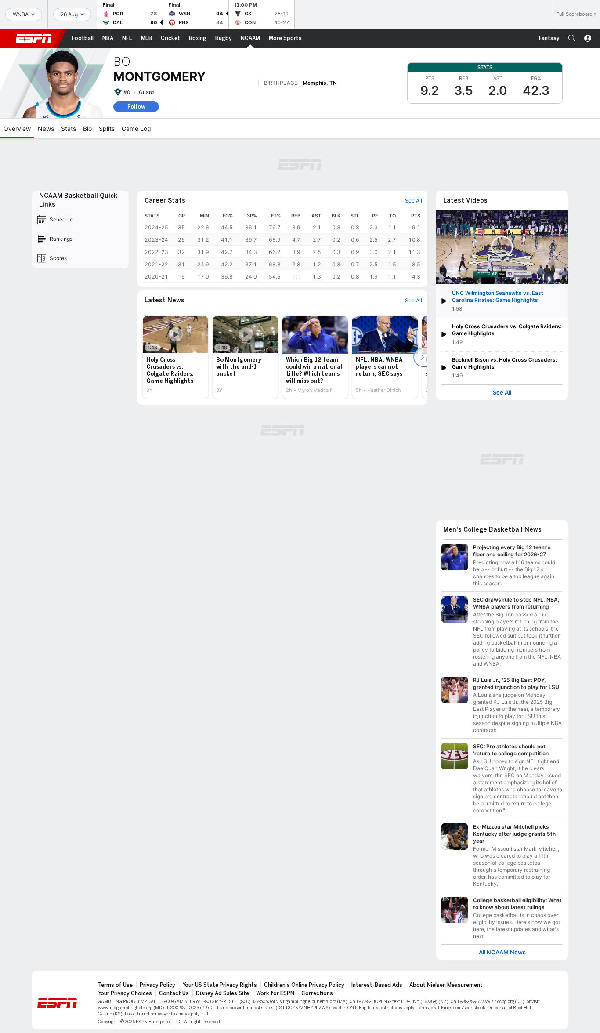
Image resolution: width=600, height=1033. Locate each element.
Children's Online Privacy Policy (304, 985)
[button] (571, 38)
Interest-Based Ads (376, 985)
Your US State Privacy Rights (219, 985)
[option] (175, 357)
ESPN (34, 38)
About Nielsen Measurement (446, 985)
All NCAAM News (502, 952)
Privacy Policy (157, 985)
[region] (296, 246)
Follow (136, 106)
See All (502, 392)
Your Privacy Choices (125, 993)
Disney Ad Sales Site (222, 993)
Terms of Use (115, 985)
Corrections (317, 993)
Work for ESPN (275, 993)
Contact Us (174, 993)
